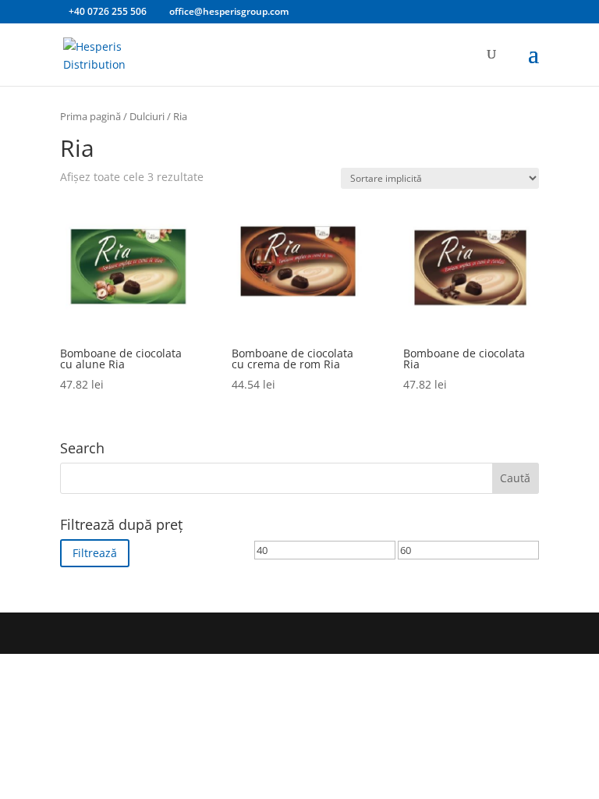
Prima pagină (90, 116)
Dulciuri (147, 116)
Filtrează (95, 552)
